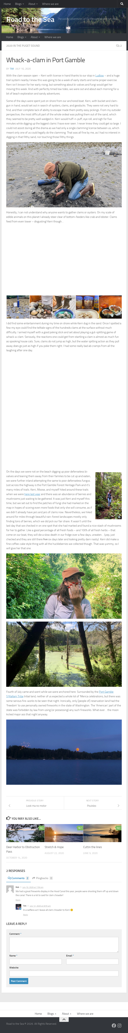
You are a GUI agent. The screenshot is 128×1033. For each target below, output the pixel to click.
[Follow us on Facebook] (114, 1025)
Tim (12, 68)
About (31, 4)
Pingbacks (44, 878)
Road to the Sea (30, 19)
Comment (15, 933)
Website (13, 967)
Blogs (18, 4)
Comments (20, 878)
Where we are (50, 4)
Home (7, 4)
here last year (32, 494)
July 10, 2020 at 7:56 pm (32, 887)
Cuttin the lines (92, 847)
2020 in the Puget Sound (23, 45)
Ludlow (99, 75)
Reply (18, 900)
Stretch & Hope (54, 847)
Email (70, 955)
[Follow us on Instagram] (119, 1025)
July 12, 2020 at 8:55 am (40, 906)
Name (13, 955)
